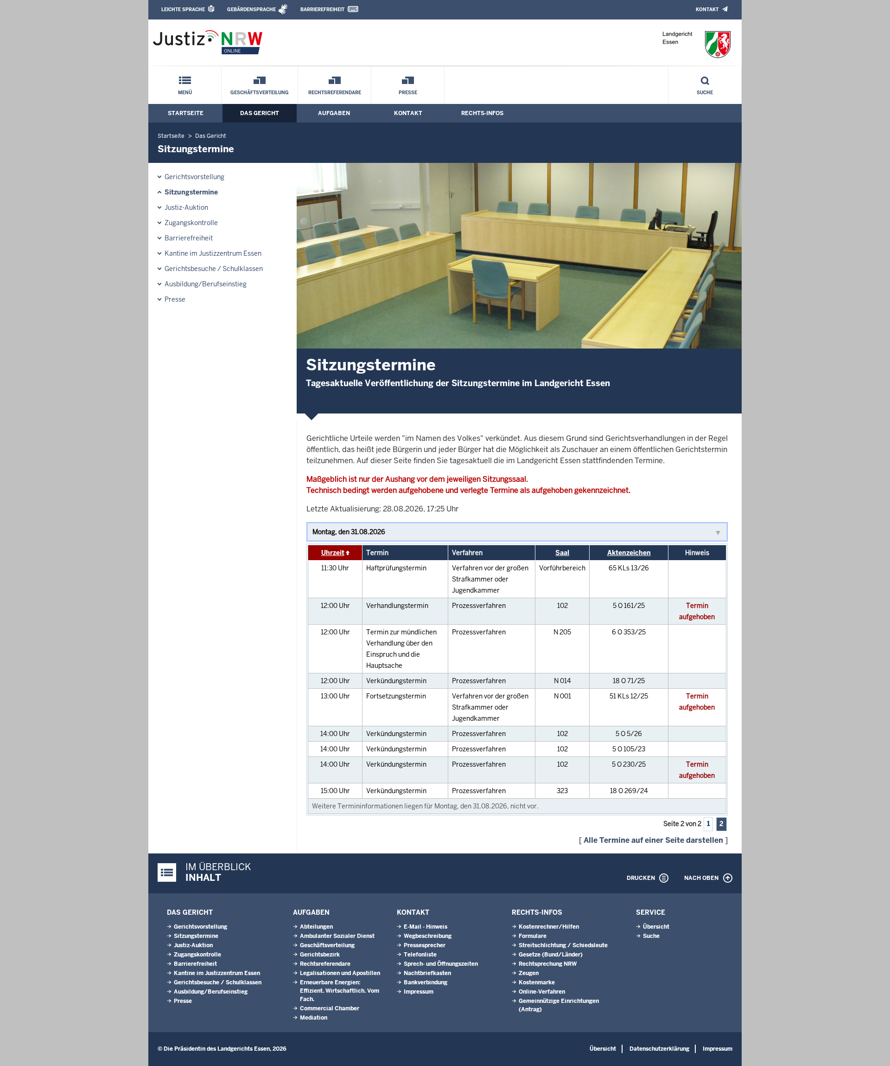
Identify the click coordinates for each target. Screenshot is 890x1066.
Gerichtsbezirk (320, 954)
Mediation (313, 1017)
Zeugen (529, 973)
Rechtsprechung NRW (548, 964)
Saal (562, 553)
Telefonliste (420, 954)
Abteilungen (316, 926)
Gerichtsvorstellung (194, 177)
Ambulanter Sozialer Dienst (337, 936)
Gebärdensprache (251, 9)
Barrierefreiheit (322, 9)
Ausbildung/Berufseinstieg (206, 284)
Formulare (533, 936)
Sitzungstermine (191, 192)
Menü (185, 93)
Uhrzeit (332, 553)
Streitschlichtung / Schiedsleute (563, 945)
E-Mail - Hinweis (425, 926)
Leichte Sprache (183, 9)
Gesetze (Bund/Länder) (551, 954)
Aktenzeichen (629, 553)
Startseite (185, 113)
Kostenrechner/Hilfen (549, 926)
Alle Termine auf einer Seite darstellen (653, 840)
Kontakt (707, 9)
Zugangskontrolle (191, 223)
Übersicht (656, 926)
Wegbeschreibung (427, 936)
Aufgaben (334, 113)
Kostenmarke (537, 982)
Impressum (418, 991)
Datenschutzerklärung (659, 1049)
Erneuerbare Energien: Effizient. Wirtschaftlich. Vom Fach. (339, 991)
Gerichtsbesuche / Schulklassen (214, 269)
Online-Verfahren (542, 991)
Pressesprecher (424, 945)
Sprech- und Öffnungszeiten (441, 964)
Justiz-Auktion (186, 207)
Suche (705, 93)
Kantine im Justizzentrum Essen (213, 253)
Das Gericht (259, 113)
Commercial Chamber (329, 1008)
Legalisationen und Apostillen (340, 973)
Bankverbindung (425, 982)
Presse (408, 93)
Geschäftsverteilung (259, 93)
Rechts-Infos (482, 113)
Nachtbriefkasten (427, 973)
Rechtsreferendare (334, 93)
